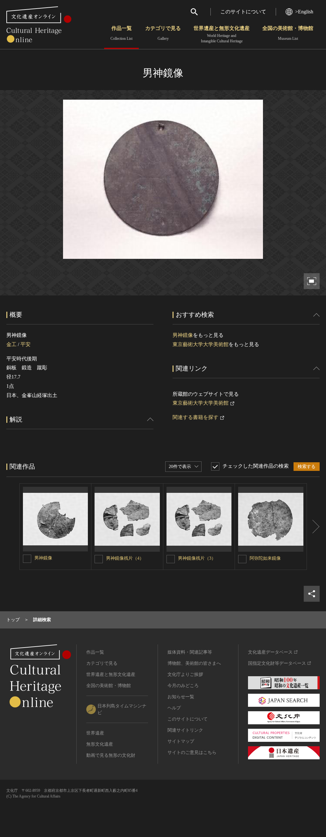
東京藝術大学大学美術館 (201, 344)
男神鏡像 (183, 335)
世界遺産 (95, 733)
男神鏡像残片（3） (197, 558)
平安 (25, 344)
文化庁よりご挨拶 (185, 674)
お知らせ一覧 (180, 696)
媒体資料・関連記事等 (189, 652)
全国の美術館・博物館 (287, 33)
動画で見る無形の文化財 (110, 755)
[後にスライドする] (313, 526)
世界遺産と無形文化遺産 (222, 34)
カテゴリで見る (163, 33)
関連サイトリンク (185, 730)
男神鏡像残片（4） (125, 558)
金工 (11, 344)
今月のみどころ (183, 685)
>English (304, 11)
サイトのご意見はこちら (191, 752)
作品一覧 (121, 33)
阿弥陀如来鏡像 (265, 558)
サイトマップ (180, 741)
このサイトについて (243, 11)
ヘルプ (174, 708)
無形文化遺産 (99, 744)
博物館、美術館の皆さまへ (194, 663)
